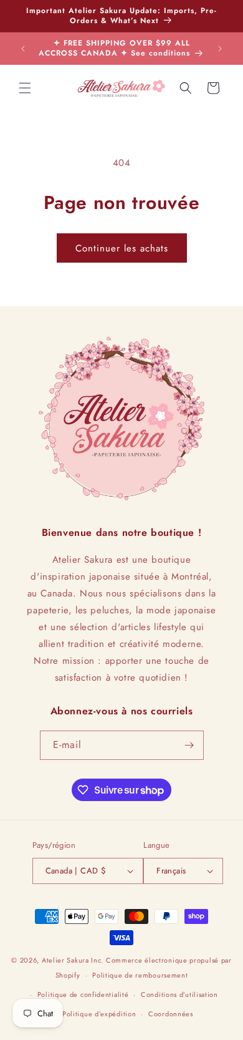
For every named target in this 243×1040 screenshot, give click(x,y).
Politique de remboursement (140, 975)
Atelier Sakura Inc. (72, 960)
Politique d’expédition (99, 1014)
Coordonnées (170, 1014)
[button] (25, 88)
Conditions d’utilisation (179, 994)
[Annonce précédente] (23, 48)
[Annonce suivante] (220, 48)
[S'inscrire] (189, 745)
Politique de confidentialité (83, 994)
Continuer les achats (121, 248)
